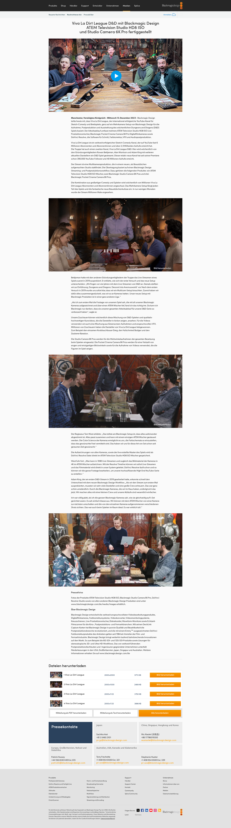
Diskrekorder (53, 794)
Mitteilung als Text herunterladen (115, 712)
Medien (126, 5)
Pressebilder (89, 14)
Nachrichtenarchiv (74, 14)
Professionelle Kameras (56, 781)
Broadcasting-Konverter (95, 784)
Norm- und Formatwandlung (97, 781)
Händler (73, 5)
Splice (137, 5)
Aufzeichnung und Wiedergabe (59, 797)
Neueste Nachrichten (57, 14)
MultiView (90, 794)
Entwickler (97, 5)
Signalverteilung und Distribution (98, 797)
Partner (165, 787)
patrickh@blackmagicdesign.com (68, 763)
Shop (63, 5)
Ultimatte (52, 790)
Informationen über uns (171, 784)
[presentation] (52, 75)
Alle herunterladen (160, 712)
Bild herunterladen (162, 268)
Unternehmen (112, 5)
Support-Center (130, 784)
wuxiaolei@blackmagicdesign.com (158, 740)
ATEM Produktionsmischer (58, 787)
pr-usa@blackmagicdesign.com (112, 762)
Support (85, 5)
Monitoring (91, 787)
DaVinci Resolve (60, 784)
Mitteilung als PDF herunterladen (71, 712)
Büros (165, 781)
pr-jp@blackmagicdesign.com (111, 740)
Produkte (53, 5)
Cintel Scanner (54, 800)
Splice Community (131, 794)
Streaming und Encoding (95, 800)
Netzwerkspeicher (93, 790)
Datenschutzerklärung (170, 794)
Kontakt (127, 787)
